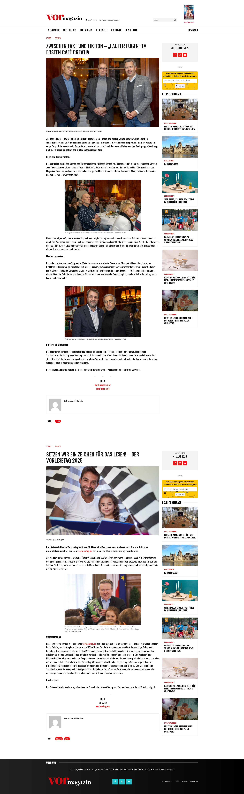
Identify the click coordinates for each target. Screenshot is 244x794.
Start (48, 38)
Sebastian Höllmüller (74, 401)
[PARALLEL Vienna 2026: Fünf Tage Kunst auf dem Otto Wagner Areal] (180, 109)
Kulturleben (170, 123)
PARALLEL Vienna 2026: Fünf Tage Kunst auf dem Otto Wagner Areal (180, 128)
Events (58, 38)
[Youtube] (185, 55)
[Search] (174, 20)
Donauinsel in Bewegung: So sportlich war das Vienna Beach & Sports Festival (179, 240)
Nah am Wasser (171, 164)
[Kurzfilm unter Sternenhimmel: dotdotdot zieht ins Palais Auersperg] (180, 300)
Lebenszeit (169, 196)
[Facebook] (175, 55)
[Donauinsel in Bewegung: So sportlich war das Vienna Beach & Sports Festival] (180, 220)
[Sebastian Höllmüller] (55, 405)
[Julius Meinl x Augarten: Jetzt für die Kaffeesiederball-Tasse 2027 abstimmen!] (180, 260)
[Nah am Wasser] (180, 147)
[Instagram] (180, 55)
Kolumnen (169, 161)
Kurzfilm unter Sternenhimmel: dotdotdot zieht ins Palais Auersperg (178, 320)
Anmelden (180, 86)
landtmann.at (102, 388)
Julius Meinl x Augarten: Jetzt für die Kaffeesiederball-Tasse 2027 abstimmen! (179, 280)
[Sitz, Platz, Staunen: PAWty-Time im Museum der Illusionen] (180, 182)
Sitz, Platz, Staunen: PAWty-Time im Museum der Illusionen (179, 201)
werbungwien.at (103, 385)
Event (58, 421)
